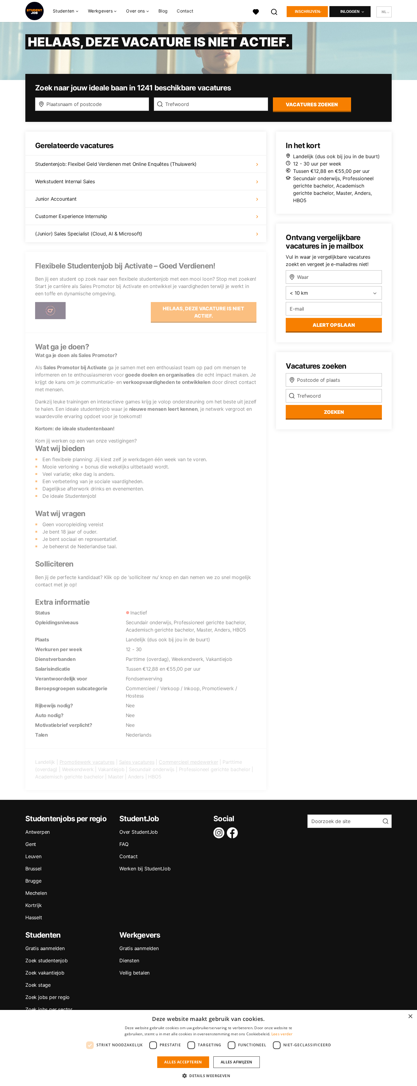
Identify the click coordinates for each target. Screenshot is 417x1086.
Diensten (129, 960)
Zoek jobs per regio (47, 997)
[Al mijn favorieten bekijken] (255, 11)
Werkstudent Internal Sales (65, 181)
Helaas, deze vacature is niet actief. (203, 312)
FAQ (123, 844)
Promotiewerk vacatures (87, 762)
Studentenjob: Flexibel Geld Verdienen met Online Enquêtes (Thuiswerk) (116, 164)
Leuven (33, 856)
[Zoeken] (274, 11)
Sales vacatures (136, 762)
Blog (163, 10)
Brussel (33, 869)
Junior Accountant (56, 199)
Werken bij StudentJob (145, 869)
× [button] (410, 1016)
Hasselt (33, 917)
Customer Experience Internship (71, 216)
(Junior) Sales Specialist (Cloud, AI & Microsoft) (88, 234)
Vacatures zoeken (312, 104)
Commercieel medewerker (188, 762)
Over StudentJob (138, 832)
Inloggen (350, 11)
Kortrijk (33, 905)
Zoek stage (38, 985)
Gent (30, 844)
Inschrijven (307, 11)
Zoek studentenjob (46, 960)
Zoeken (334, 412)
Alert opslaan (334, 325)
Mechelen (36, 893)
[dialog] (208, 1048)
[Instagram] (220, 832)
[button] (208, 1076)
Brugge (33, 881)
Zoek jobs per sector (48, 1009)
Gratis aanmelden (45, 948)
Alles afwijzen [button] (236, 1062)
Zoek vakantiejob (44, 973)
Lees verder (281, 1034)
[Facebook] (233, 832)
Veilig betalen (134, 973)
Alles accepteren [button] (183, 1062)
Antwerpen (37, 832)
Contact (185, 10)
